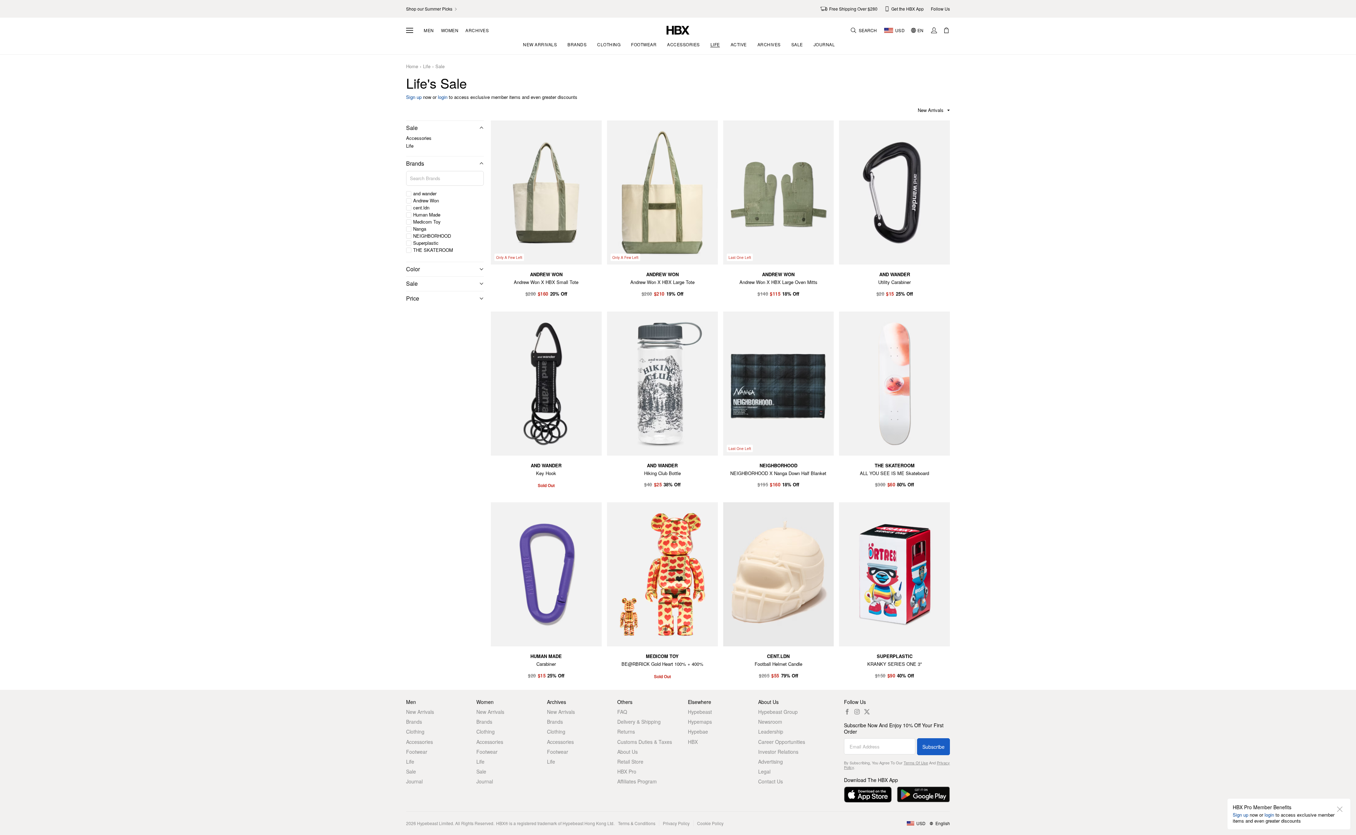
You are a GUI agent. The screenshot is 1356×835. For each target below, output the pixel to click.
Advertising (770, 761)
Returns (626, 731)
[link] (432, 9)
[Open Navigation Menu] (409, 30)
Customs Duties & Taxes (644, 742)
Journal (414, 781)
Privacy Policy (676, 823)
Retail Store (630, 761)
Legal (764, 771)
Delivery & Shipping (639, 721)
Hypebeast (700, 712)
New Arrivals (420, 712)
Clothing (415, 731)
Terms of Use (916, 762)
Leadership (770, 731)
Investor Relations (778, 751)
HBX (693, 742)
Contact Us (770, 781)
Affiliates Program (637, 781)
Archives (477, 30)
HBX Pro (626, 771)
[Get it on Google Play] (923, 795)
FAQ (622, 712)
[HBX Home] (678, 29)
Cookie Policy (710, 823)
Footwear (416, 751)
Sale (440, 67)
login (442, 97)
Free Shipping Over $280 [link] (853, 9)
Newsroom (770, 721)
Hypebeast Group (778, 712)
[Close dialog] (1339, 809)
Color (413, 269)
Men (429, 30)
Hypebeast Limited (435, 823)
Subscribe (933, 746)
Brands (415, 163)
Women (450, 30)
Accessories (419, 138)
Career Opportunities (781, 742)
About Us (627, 751)
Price (412, 298)
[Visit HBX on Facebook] (847, 712)
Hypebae (698, 731)
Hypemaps (700, 721)
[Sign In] (934, 30)
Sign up (414, 97)
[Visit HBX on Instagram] (857, 712)
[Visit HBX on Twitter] (867, 712)
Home (412, 67)
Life (426, 67)
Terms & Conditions (636, 823)
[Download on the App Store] (868, 795)
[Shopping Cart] (946, 30)
